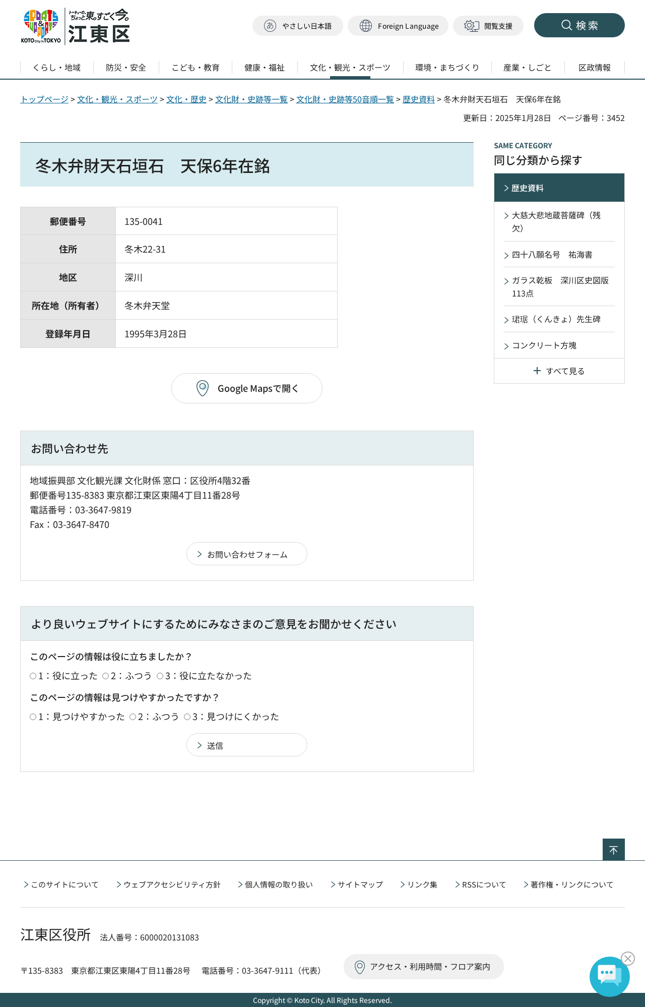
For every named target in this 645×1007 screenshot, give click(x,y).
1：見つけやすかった (81, 716)
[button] (398, 26)
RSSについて (484, 884)
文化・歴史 (186, 99)
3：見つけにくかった (235, 716)
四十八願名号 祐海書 (552, 254)
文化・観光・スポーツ (117, 99)
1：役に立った (68, 675)
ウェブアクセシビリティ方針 (172, 884)
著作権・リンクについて (572, 884)
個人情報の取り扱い (279, 884)
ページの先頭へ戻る (624, 845)
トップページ (44, 99)
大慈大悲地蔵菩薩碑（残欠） (556, 221)
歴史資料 (419, 99)
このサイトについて (65, 884)
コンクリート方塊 (544, 345)
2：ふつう (131, 675)
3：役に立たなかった (208, 675)
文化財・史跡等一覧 (251, 99)
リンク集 (422, 884)
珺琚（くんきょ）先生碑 (556, 319)
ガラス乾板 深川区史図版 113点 (564, 286)
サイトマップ (360, 884)
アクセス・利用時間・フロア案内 (430, 966)
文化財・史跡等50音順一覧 (345, 99)
